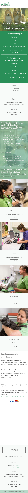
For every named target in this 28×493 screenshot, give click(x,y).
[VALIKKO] (25, 4)
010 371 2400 (15, 467)
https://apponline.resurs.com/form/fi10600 (12, 396)
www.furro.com (5, 366)
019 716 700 (17, 465)
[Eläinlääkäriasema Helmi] (6, 3)
